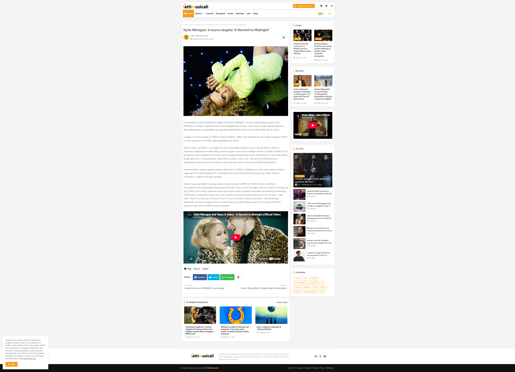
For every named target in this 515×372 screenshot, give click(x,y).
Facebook (201, 277)
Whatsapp (229, 277)
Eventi (230, 13)
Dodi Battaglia (300, 283)
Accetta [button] (11, 364)
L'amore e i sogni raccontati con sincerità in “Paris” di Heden (318, 255)
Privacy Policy (319, 368)
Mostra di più (282, 302)
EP (322, 283)
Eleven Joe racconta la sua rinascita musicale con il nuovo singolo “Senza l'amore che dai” (319, 231)
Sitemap (330, 368)
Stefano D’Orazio (310, 292)
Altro (305, 278)
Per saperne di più (28, 358)
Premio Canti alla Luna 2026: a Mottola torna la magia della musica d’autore (302, 49)
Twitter (215, 277)
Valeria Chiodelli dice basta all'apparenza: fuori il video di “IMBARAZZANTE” (319, 218)
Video (255, 13)
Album (297, 278)
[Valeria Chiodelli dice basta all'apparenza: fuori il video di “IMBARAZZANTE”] (299, 219)
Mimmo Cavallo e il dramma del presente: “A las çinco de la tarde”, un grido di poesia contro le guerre (235, 330)
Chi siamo (298, 368)
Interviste (240, 13)
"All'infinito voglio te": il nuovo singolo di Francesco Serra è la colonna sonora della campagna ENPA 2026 (199, 330)
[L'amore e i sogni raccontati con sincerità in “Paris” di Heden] (299, 256)
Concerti (209, 13)
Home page (188, 25)
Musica (198, 13)
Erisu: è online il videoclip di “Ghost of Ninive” (269, 328)
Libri (248, 13)
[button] (329, 13)
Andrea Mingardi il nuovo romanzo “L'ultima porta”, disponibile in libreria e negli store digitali (323, 94)
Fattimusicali (212, 368)
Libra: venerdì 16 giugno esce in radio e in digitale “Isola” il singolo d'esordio (319, 205)
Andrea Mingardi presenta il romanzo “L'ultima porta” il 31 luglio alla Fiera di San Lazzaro (302, 94)
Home (190, 13)
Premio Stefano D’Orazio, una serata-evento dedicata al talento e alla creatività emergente (323, 50)
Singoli (198, 25)
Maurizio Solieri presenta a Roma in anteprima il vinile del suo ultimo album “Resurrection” (319, 194)
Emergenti (220, 13)
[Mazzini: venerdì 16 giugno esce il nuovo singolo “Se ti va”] (299, 243)
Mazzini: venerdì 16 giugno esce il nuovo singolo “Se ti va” (319, 241)
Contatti (307, 368)
